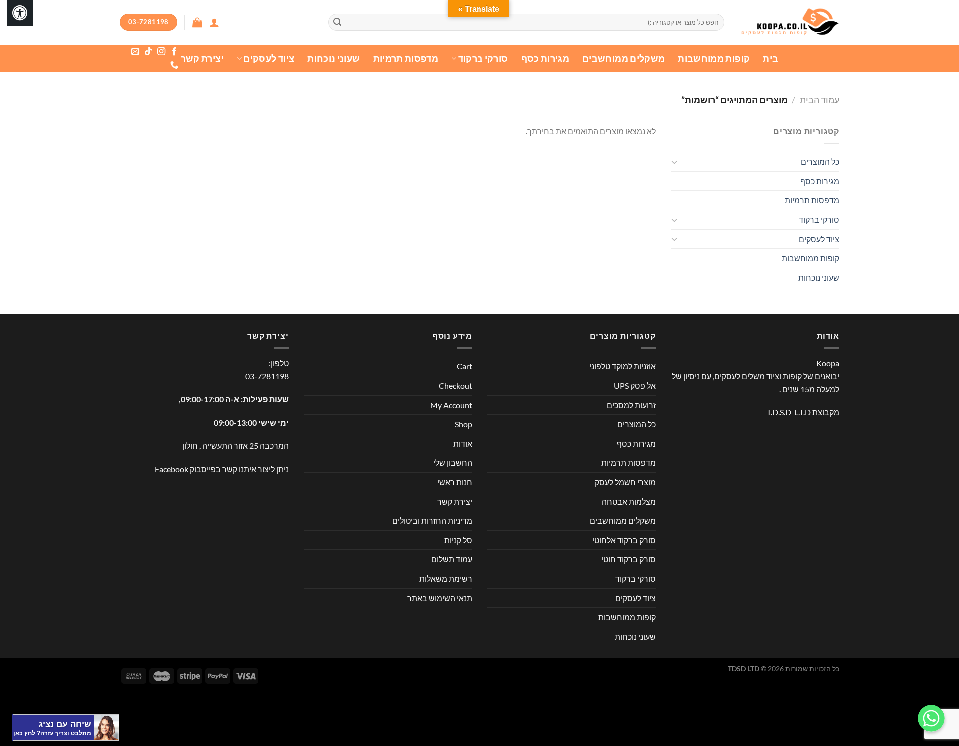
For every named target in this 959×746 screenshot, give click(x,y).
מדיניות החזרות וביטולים (432, 520)
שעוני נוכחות (333, 58)
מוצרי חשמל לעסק (625, 482)
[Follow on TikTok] (148, 51)
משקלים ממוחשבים (623, 58)
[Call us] (174, 65)
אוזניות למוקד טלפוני (622, 366)
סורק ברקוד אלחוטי (624, 540)
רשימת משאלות (445, 578)
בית (770, 58)
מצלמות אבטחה (629, 501)
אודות (462, 443)
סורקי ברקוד (483, 58)
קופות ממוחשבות (714, 58)
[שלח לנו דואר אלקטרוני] (135, 51)
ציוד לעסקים (268, 58)
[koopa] (789, 22)
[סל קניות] (197, 22)
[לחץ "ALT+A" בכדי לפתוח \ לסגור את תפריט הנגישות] (20, 13)
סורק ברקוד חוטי (628, 559)
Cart (464, 366)
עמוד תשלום (451, 559)
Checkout (455, 385)
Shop (463, 424)
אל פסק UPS (635, 385)
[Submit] (337, 22)
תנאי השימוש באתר (439, 598)
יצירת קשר (202, 58)
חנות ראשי (454, 482)
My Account (451, 405)
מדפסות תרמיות (406, 58)
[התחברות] (214, 22)
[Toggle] (675, 162)
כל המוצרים (820, 161)
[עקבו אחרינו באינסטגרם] (161, 51)
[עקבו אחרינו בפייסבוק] (174, 51)
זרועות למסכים (631, 405)
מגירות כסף (545, 58)
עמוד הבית (819, 99)
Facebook (171, 469)
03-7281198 (267, 376)
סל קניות (458, 540)
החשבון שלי (452, 462)
